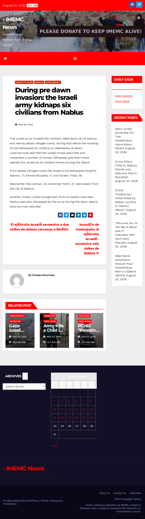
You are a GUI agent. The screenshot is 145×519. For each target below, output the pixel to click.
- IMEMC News (23, 468)
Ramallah (49, 316)
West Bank (50, 321)
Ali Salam (19, 342)
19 (69, 417)
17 (54, 417)
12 (69, 409)
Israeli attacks (24, 82)
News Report (53, 82)
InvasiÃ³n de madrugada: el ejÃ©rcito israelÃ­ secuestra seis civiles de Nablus (87, 239)
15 (91, 409)
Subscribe (135, 493)
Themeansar (10, 504)
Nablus (39, 82)
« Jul (54, 445)
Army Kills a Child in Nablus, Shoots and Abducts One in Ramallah (126, 169)
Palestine (15, 321)
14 (84, 409)
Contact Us (120, 493)
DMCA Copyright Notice (128, 499)
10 (54, 409)
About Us (104, 493)
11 (62, 409)
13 (76, 409)
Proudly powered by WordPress (21, 500)
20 (77, 417)
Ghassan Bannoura (43, 275)
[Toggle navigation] (75, 58)
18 (62, 417)
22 (91, 417)
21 (84, 417)
